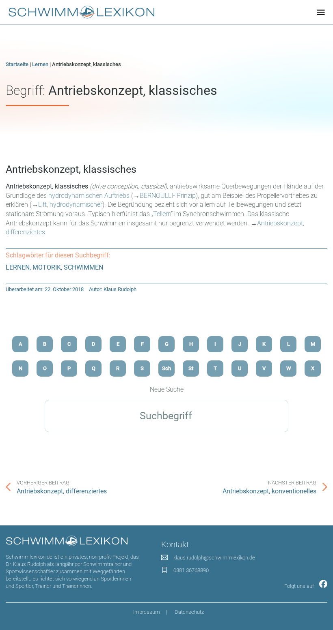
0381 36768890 (191, 570)
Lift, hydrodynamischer (70, 204)
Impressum (146, 612)
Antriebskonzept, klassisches (71, 169)
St (190, 368)
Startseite (17, 64)
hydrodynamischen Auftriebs (89, 195)
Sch (166, 368)
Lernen (40, 64)
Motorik (46, 267)
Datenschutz (189, 612)
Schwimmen (83, 267)
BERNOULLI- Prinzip (168, 195)
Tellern (162, 214)
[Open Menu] (321, 12)
